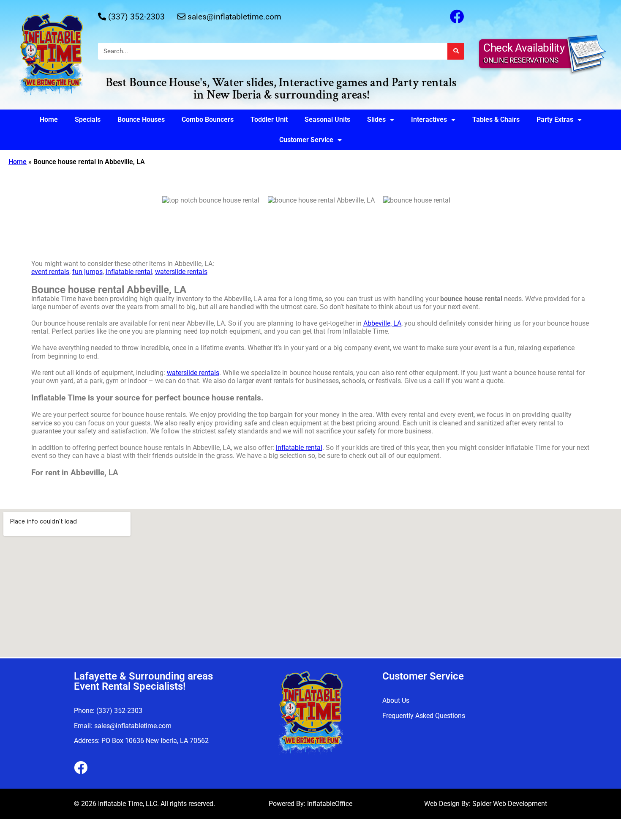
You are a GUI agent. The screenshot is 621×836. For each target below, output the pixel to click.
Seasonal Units (327, 119)
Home (49, 119)
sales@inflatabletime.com (234, 17)
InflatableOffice (329, 804)
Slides (376, 119)
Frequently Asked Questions (423, 716)
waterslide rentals (181, 272)
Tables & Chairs (496, 119)
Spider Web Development (509, 804)
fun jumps (87, 272)
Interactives (429, 119)
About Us (395, 700)
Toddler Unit (269, 119)
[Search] (455, 51)
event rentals (50, 272)
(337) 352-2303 (136, 17)
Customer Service (306, 140)
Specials (88, 119)
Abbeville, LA (382, 323)
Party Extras (555, 119)
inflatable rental (129, 272)
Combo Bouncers (208, 119)
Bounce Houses (141, 119)
